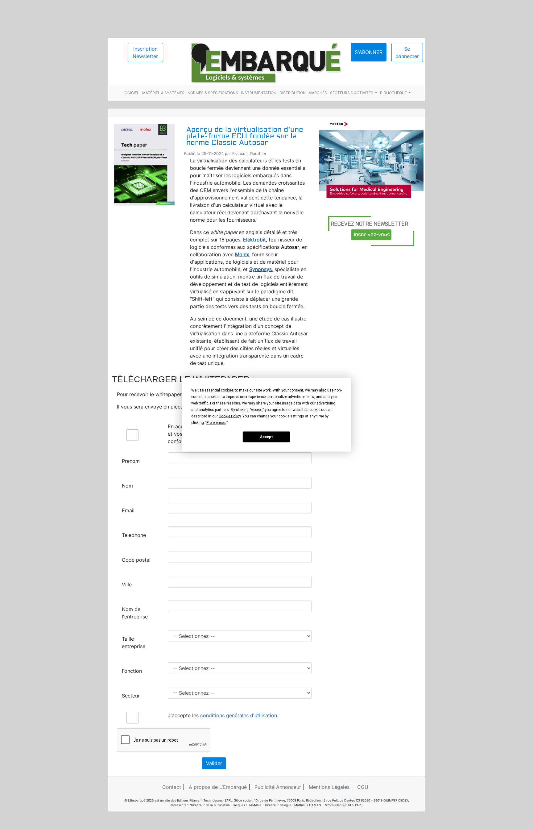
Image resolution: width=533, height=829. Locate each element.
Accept (266, 437)
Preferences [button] (216, 422)
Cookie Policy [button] (230, 416)
